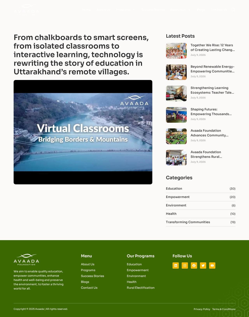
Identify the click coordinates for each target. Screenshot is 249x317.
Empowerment (178, 197)
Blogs (201, 10)
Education (174, 188)
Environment (176, 205)
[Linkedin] (176, 265)
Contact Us (219, 10)
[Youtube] (212, 265)
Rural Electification (141, 287)
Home (86, 10)
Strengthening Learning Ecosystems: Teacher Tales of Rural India (212, 92)
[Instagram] (185, 265)
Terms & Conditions (223, 309)
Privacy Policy (202, 309)
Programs (123, 10)
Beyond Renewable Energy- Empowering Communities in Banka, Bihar (212, 71)
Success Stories (153, 10)
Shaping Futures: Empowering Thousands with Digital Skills (210, 114)
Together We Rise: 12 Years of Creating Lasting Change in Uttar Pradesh (212, 50)
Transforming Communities (188, 222)
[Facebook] (194, 265)
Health (171, 214)
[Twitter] (203, 265)
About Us (103, 10)
